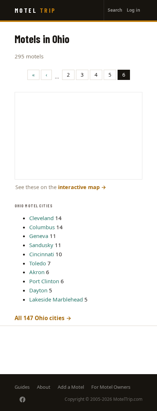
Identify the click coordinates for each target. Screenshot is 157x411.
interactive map (82, 187)
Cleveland (41, 218)
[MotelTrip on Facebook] (22, 399)
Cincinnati (41, 254)
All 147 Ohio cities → (43, 318)
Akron (37, 272)
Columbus (42, 227)
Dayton (38, 290)
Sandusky (41, 245)
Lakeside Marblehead (56, 299)
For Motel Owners (110, 387)
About (43, 387)
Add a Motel (71, 387)
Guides (22, 387)
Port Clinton (44, 281)
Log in (133, 10)
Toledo (37, 263)
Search (115, 10)
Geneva (38, 235)
